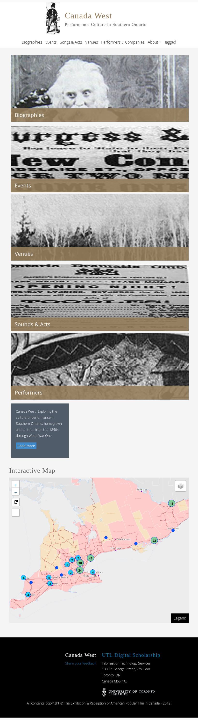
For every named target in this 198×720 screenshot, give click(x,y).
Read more (26, 445)
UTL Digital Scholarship (131, 655)
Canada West (88, 15)
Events (51, 42)
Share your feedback (80, 663)
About (153, 42)
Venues (91, 42)
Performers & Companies (122, 42)
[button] (23, 577)
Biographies (32, 42)
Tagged (170, 42)
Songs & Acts (71, 42)
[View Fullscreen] (15, 512)
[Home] (53, 5)
